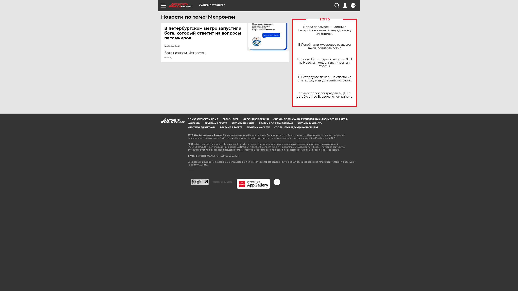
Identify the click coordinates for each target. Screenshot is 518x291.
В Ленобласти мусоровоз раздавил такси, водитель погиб (324, 46)
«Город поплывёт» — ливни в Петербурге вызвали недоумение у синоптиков (324, 30)
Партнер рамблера (222, 182)
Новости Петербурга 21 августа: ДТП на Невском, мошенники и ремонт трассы (324, 63)
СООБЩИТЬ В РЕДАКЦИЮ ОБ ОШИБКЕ (296, 127)
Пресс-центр (230, 119)
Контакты (194, 123)
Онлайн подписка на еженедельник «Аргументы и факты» (310, 119)
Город (168, 58)
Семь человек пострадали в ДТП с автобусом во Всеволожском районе (324, 95)
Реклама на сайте (242, 123)
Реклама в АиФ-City (309, 123)
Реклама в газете (216, 123)
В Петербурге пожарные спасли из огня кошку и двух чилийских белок (324, 78)
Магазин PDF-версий (256, 119)
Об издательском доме (203, 119)
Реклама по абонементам (276, 123)
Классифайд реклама (201, 127)
